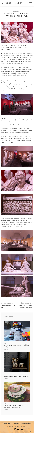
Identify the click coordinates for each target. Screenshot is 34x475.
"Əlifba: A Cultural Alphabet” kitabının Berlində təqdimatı (26, 306)
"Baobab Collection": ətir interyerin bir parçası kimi (16, 376)
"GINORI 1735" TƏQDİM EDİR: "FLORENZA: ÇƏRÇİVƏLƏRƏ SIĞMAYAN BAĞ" (15, 406)
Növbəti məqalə (26, 303)
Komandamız (6, 423)
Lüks (5, 343)
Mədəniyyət (17, 11)
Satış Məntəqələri (26, 423)
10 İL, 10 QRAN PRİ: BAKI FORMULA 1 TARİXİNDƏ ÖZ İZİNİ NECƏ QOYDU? (16, 346)
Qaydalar (16, 423)
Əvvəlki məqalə (8, 303)
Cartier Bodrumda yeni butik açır (8, 306)
